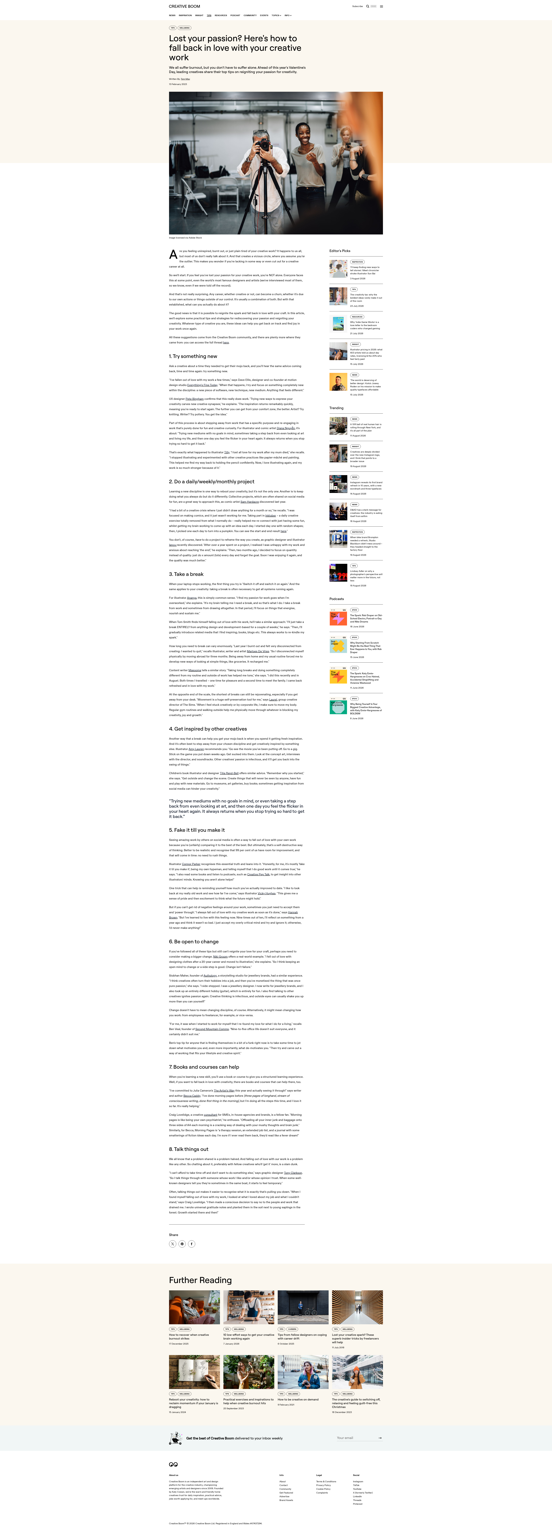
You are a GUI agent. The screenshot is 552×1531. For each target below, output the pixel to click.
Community (285, 1489)
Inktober (270, 515)
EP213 (354, 699)
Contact (283, 1485)
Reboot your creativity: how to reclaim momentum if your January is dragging (193, 1403)
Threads (357, 1500)
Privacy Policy (323, 1485)
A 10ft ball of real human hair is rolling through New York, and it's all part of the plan (366, 427)
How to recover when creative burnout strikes (189, 1336)
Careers (292, 1329)
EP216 (354, 610)
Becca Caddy (192, 1096)
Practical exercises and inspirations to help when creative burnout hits (248, 1401)
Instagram (358, 1481)
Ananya (192, 598)
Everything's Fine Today (202, 385)
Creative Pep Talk (258, 874)
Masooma (194, 670)
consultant (210, 1115)
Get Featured (286, 1492)
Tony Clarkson (293, 1173)
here (226, 342)
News (354, 375)
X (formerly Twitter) (363, 1492)
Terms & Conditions (326, 1481)
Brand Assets (286, 1500)
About (282, 1481)
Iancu (173, 545)
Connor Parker (191, 864)
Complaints (322, 1492)
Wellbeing (184, 28)
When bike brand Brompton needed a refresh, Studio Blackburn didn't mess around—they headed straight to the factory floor (366, 543)
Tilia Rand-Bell (229, 773)
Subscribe (357, 6)
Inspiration (357, 262)
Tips (173, 28)
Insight (355, 344)
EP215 (354, 637)
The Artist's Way (224, 1090)
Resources (357, 317)
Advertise (284, 1496)
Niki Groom (220, 956)
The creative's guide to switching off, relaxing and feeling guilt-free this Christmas (356, 1403)
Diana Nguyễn (286, 428)
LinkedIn (357, 1496)
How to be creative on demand (298, 1399)
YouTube (357, 1489)
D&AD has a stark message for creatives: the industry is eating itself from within (366, 513)
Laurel (273, 699)
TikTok (356, 1485)
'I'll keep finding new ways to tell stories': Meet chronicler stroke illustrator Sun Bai (364, 270)
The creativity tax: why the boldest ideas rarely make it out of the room (366, 297)
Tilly (227, 452)
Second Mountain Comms (212, 1029)
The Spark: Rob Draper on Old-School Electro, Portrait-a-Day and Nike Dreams (366, 618)
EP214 (354, 668)
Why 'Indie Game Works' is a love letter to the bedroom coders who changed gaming (365, 325)
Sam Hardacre (249, 502)
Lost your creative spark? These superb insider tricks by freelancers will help (355, 1338)
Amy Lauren (196, 749)
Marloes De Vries (258, 651)
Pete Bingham (195, 399)
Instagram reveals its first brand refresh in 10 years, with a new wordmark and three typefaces (366, 485)
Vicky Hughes (267, 893)
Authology (210, 975)
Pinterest (357, 1504)
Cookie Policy (323, 1489)
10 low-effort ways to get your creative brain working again (248, 1336)
